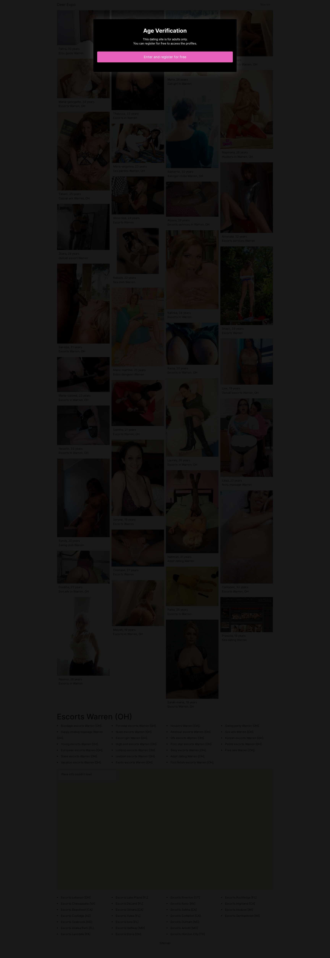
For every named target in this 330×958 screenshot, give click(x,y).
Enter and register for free (165, 57)
